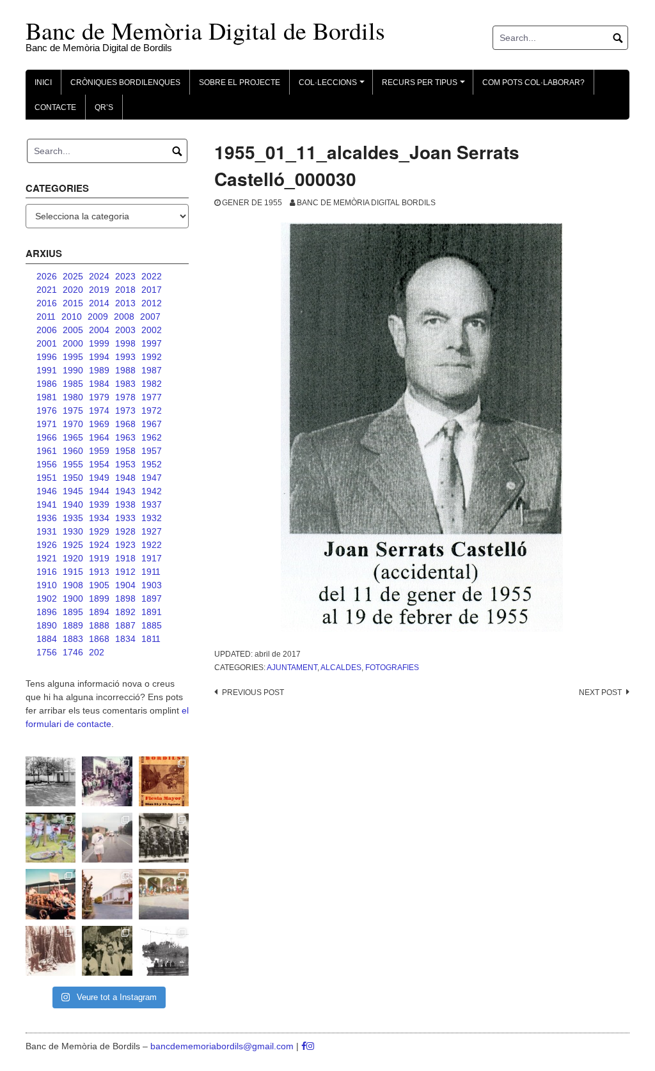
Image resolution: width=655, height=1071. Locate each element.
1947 (151, 478)
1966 (46, 437)
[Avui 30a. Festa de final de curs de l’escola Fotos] (164, 894)
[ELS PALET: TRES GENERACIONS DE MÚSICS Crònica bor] (164, 838)
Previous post (253, 692)
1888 (99, 625)
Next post (600, 692)
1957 (151, 451)
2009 (98, 316)
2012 (151, 303)
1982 (151, 384)
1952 (151, 464)
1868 (99, 639)
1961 (46, 451)
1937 (151, 504)
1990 (73, 370)
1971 (46, 424)
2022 (151, 276)
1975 (73, 410)
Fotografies (392, 667)
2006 (46, 330)
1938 (125, 504)
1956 (46, 464)
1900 (73, 598)
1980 (73, 397)
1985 (73, 384)
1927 (151, 531)
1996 (46, 357)
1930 (73, 531)
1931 (46, 531)
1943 (125, 491)
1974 (99, 410)
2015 (73, 303)
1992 (151, 357)
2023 (125, 276)
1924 (99, 545)
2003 (125, 330)
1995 (73, 357)
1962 (151, 437)
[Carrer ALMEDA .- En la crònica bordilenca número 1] (107, 894)
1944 (99, 491)
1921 (46, 558)
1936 (46, 518)
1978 (125, 397)
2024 (99, 276)
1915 (73, 572)
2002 (151, 330)
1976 (46, 410)
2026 (46, 276)
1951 (46, 478)
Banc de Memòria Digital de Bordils (205, 30)
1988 (125, 370)
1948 (125, 478)
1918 (125, 558)
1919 (99, 558)
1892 (125, 612)
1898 (125, 598)
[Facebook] (303, 1046)
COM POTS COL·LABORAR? (533, 82)
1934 (99, 518)
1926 (46, 545)
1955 (73, 464)
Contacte (55, 107)
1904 (125, 585)
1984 (99, 384)
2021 (46, 290)
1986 (46, 384)
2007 (150, 316)
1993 (125, 357)
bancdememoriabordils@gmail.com (223, 1046)
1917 (151, 558)
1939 (99, 504)
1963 (125, 437)
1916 (46, 572)
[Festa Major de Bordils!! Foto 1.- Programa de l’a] (164, 781)
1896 (46, 612)
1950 (73, 478)
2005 (73, 330)
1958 (125, 451)
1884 (46, 639)
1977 (151, 397)
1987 (151, 370)
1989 (99, 370)
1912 (125, 572)
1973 (125, 410)
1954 (99, 464)
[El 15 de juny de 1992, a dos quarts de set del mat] (107, 838)
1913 (99, 572)
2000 (73, 343)
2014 (99, 303)
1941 (46, 504)
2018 (125, 290)
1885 (151, 625)
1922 (151, 545)
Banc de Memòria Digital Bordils (366, 202)
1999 (99, 343)
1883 (73, 639)
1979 (99, 397)
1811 (151, 639)
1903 (151, 585)
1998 (125, 343)
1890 (46, 625)
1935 (73, 518)
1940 (73, 504)
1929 (99, 531)
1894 (99, 612)
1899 (99, 598)
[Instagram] (310, 1046)
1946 (46, 491)
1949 (99, 478)
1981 (46, 397)
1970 (73, 424)
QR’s (104, 107)
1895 (73, 612)
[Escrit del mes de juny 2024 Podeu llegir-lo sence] (50, 951)
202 (96, 652)
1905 (99, 585)
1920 (73, 558)
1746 (73, 652)
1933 (125, 518)
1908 (73, 585)
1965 (73, 437)
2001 (46, 343)
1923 (125, 545)
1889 (73, 625)
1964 (99, 437)
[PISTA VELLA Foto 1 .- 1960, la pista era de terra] (50, 781)
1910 (46, 585)
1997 (151, 343)
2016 (46, 303)
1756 (46, 652)
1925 (73, 545)
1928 (125, 531)
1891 (151, 612)
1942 (151, 491)
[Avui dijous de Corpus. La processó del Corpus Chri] (107, 951)
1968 (125, 424)
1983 (125, 384)
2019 (99, 290)
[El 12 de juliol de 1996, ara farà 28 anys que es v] (50, 894)
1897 (151, 598)
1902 (46, 598)
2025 (73, 276)
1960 (73, 451)
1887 (125, 625)
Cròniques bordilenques (125, 82)
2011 (46, 316)
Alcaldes (340, 667)
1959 (99, 451)
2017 (151, 290)
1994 (99, 357)
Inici (43, 82)
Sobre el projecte (239, 82)
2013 (125, 303)
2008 (124, 316)
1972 (151, 410)
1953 (125, 464)
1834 (125, 639)
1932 (151, 518)
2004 (99, 330)
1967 (151, 424)
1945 (73, 491)
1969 (99, 424)
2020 (73, 290)
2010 (71, 316)
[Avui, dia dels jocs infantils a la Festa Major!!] (107, 781)
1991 (46, 370)
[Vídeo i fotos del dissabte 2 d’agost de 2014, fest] (50, 838)
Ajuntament (292, 667)
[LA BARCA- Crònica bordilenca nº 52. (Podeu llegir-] (164, 951)
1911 (151, 572)
